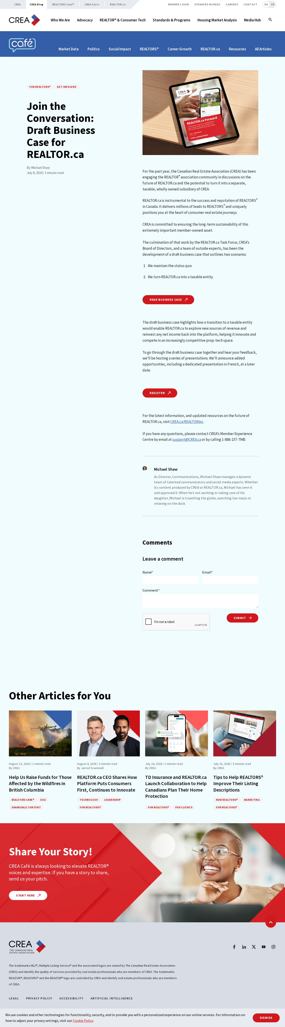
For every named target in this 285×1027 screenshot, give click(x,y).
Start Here (26, 895)
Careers (232, 4)
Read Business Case (166, 300)
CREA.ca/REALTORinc (186, 421)
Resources (237, 49)
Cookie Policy (83, 1020)
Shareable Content (26, 807)
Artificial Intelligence (112, 998)
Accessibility (71, 998)
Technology (89, 799)
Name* (147, 572)
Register (158, 393)
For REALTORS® (40, 86)
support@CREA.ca (186, 439)
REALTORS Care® (63, 4)
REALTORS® (149, 49)
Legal (14, 998)
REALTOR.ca (118, 4)
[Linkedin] (244, 946)
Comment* (151, 590)
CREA (17, 4)
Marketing (252, 799)
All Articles (263, 49)
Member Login (178, 4)
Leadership (112, 799)
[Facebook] (234, 946)
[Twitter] (253, 946)
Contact (250, 4)
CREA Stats (92, 4)
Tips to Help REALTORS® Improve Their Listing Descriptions (238, 783)
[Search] (270, 20)
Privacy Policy (39, 998)
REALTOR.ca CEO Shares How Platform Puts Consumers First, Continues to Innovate (107, 783)
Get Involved (66, 86)
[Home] (24, 20)
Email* (207, 572)
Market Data (69, 49)
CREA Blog (36, 4)
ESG (43, 799)
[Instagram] (273, 946)
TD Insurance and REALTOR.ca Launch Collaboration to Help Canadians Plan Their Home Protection (176, 786)
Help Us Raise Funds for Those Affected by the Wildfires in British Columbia (40, 783)
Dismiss (266, 1018)
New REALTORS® (227, 799)
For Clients (184, 807)
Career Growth (180, 49)
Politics (94, 49)
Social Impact (120, 49)
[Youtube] (263, 946)
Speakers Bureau (207, 4)
